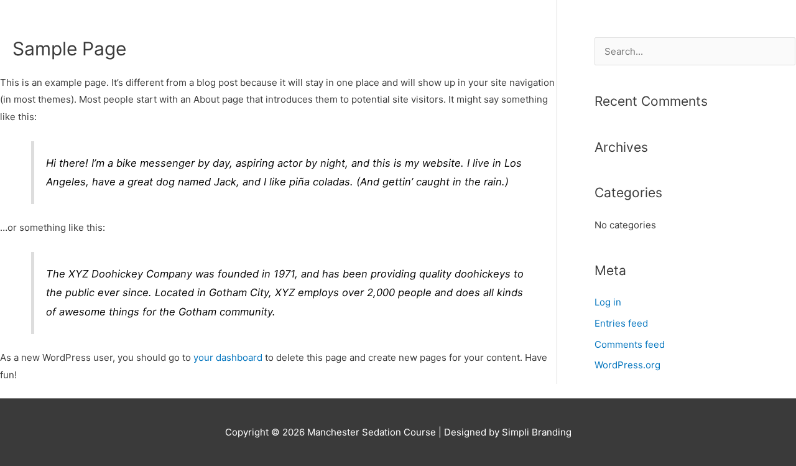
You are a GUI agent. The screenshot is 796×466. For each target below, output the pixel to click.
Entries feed (621, 323)
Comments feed (630, 344)
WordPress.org (627, 365)
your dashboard (227, 357)
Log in (608, 302)
